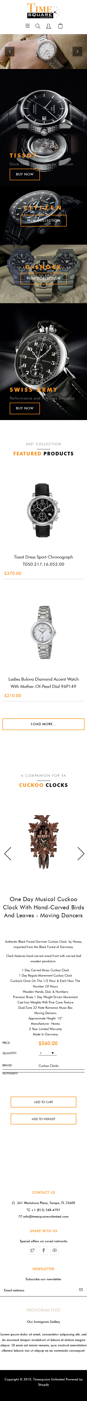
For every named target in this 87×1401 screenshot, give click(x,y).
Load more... (43, 724)
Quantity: (9, 1053)
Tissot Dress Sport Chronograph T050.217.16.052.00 (43, 560)
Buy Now (25, 174)
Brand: (7, 1065)
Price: (6, 1043)
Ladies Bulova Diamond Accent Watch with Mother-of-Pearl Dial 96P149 (43, 683)
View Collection (43, 220)
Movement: (10, 1073)
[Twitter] (32, 1250)
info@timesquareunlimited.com (45, 1216)
